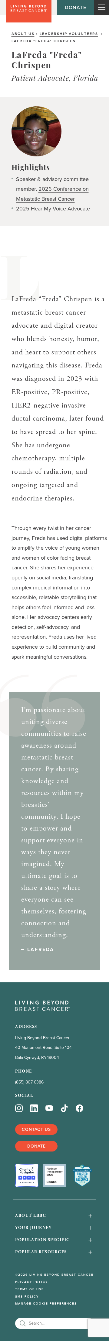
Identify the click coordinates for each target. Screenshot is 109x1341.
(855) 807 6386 (29, 1082)
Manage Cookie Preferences (46, 1304)
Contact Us (36, 1129)
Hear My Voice (48, 208)
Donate (75, 7)
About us (23, 33)
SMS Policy (27, 1297)
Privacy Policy (31, 1282)
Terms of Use (29, 1289)
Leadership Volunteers (69, 33)
